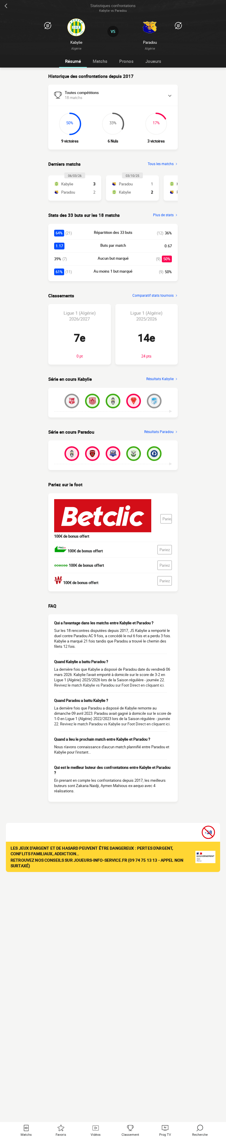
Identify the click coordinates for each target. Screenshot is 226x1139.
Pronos (126, 61)
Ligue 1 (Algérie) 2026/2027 (80, 316)
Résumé (73, 61)
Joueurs (153, 61)
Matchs (100, 61)
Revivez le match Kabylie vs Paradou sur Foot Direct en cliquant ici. (109, 685)
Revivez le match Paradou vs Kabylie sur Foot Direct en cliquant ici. (115, 724)
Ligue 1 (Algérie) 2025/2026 (146, 316)
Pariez (167, 518)
